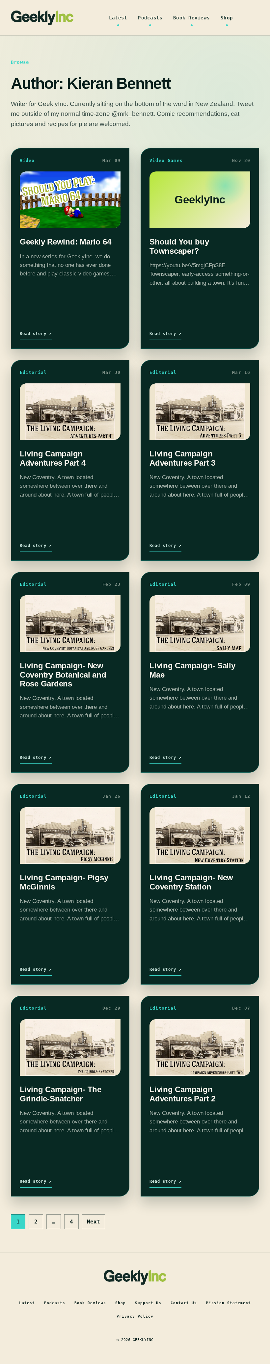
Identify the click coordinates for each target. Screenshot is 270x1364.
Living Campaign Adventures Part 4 (53, 458)
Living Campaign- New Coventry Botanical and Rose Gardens (63, 674)
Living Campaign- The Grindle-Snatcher (60, 1094)
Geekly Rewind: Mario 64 (65, 241)
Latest (118, 17)
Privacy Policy (135, 1316)
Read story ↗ (36, 333)
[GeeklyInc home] (42, 17)
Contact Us (184, 1303)
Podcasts (150, 17)
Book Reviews (191, 17)
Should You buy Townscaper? (179, 246)
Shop (227, 17)
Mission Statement (228, 1303)
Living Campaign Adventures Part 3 (182, 458)
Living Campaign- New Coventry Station (191, 882)
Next (93, 1222)
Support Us (148, 1303)
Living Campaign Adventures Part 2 (182, 1094)
